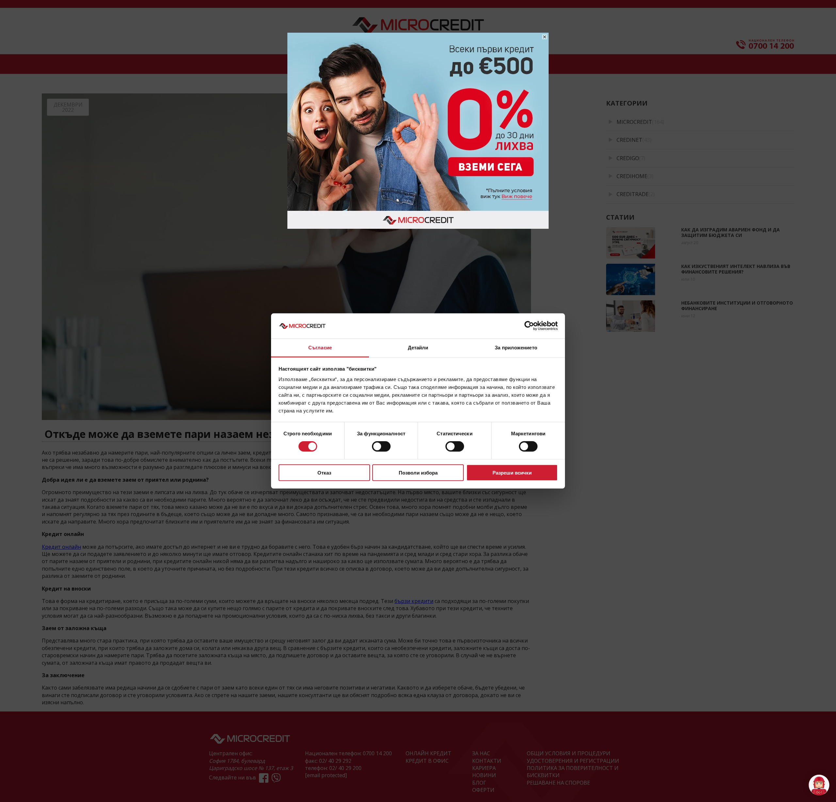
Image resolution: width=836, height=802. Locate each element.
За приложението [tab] (516, 347)
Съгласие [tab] (320, 347)
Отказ (324, 472)
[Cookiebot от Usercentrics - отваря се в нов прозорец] (529, 326)
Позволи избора (418, 472)
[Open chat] (819, 785)
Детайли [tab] (418, 347)
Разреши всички (512, 472)
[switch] (381, 446)
